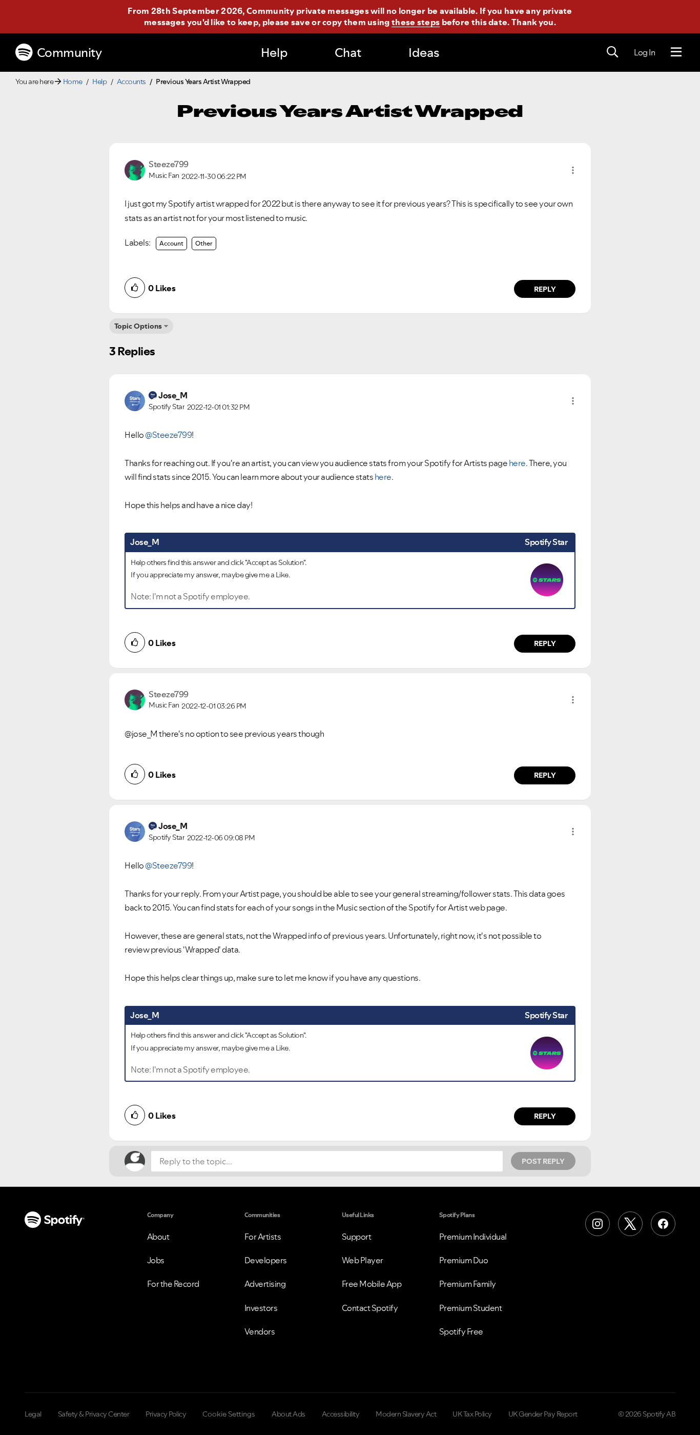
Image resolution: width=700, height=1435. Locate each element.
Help (274, 52)
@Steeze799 (168, 434)
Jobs (155, 1260)
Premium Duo (463, 1260)
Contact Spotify (370, 1307)
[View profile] (135, 169)
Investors (261, 1307)
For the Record (173, 1283)
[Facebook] (663, 1223)
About (158, 1236)
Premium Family (467, 1283)
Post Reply (543, 1161)
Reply (545, 289)
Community (69, 52)
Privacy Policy (166, 1414)
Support (357, 1236)
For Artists (262, 1236)
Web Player (362, 1260)
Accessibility (341, 1414)
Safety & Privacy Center (94, 1414)
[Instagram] (597, 1223)
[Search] (612, 52)
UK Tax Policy (472, 1414)
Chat (348, 52)
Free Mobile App (372, 1283)
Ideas (423, 52)
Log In (644, 52)
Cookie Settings (228, 1414)
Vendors (259, 1331)
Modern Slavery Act (406, 1414)
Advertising (265, 1283)
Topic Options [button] (138, 326)
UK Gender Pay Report (543, 1414)
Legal (33, 1414)
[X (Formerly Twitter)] (630, 1223)
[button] (573, 170)
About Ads (288, 1414)
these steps (416, 22)
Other (204, 243)
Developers (265, 1260)
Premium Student (470, 1307)
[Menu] (676, 52)
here (517, 463)
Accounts (131, 81)
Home (73, 81)
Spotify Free (461, 1331)
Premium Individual (473, 1236)
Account (171, 243)
